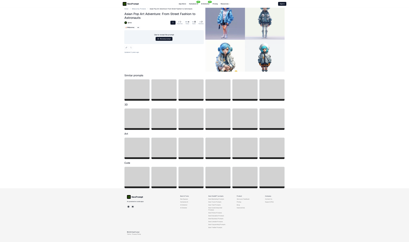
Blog (238, 205)
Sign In (282, 4)
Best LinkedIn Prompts (215, 221)
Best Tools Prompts (214, 202)
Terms (129, 234)
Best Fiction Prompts (215, 213)
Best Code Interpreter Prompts (215, 209)
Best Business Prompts (215, 218)
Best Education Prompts (216, 216)
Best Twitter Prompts (215, 227)
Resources (225, 4)
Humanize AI (194, 3)
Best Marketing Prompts (216, 199)
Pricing (215, 4)
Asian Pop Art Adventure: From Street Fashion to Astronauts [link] (171, 9)
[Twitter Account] (128, 206)
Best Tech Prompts (214, 205)
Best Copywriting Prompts (216, 224)
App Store (182, 4)
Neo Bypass (184, 199)
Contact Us (268, 199)
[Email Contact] (132, 206)
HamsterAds (241, 208)
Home (126, 9)
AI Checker (183, 208)
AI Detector (206, 3)
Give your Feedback (243, 199)
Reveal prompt (165, 39)
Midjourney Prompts (139, 9)
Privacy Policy (136, 234)
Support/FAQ (269, 202)
